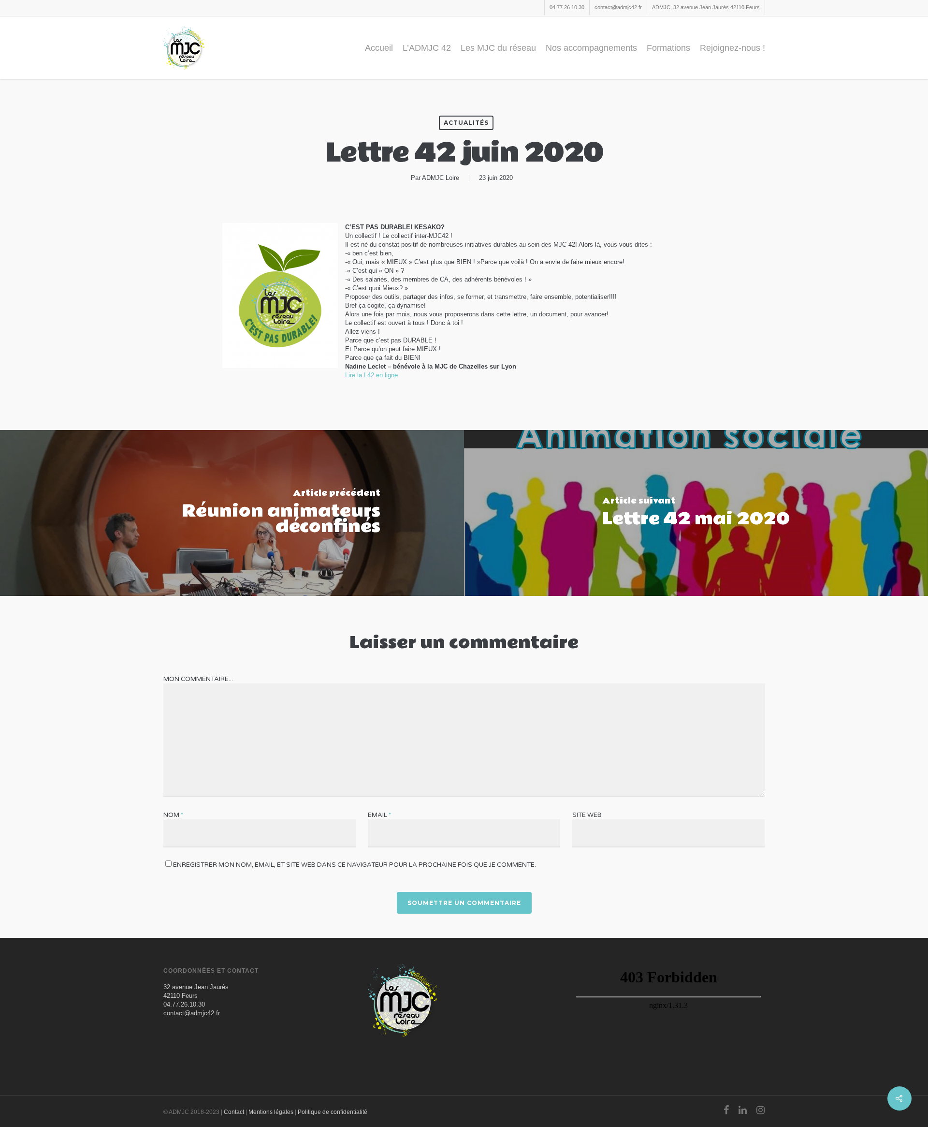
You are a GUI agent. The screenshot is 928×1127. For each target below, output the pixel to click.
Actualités (466, 122)
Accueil (379, 48)
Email (379, 815)
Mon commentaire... (198, 679)
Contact (234, 1112)
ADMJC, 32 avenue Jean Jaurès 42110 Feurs (706, 7)
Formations (668, 48)
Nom (173, 815)
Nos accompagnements (591, 48)
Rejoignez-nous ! (732, 48)
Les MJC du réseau (498, 48)
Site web (587, 815)
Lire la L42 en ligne (371, 375)
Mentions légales (270, 1112)
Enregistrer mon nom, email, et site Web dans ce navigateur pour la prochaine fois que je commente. (354, 865)
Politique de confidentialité (332, 1112)
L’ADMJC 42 (427, 48)
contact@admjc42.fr (618, 7)
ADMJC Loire (440, 177)
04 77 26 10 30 (567, 7)
